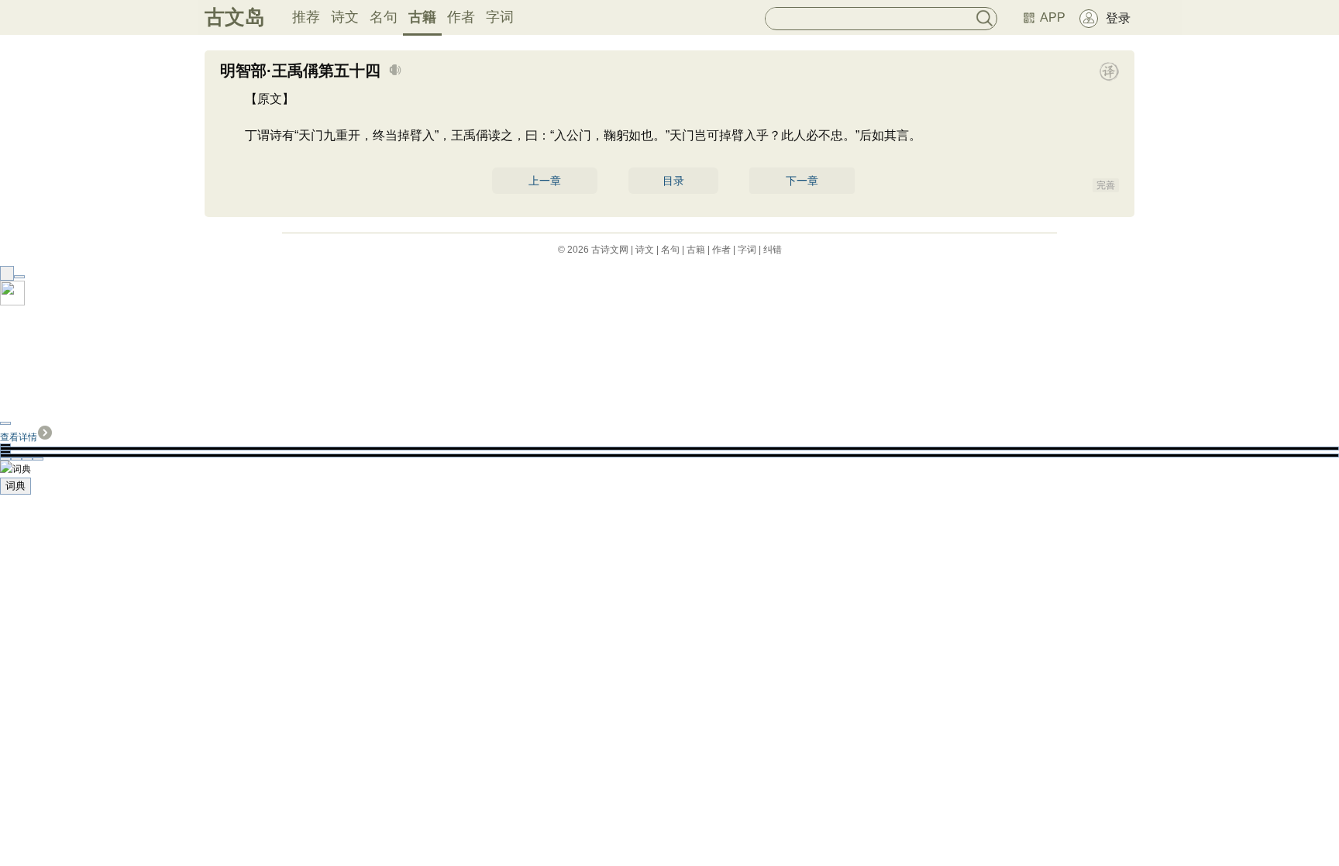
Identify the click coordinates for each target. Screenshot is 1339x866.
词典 (15, 486)
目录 (673, 180)
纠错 (772, 249)
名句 (384, 17)
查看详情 (18, 437)
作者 (461, 17)
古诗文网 (609, 249)
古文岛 (235, 17)
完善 (1105, 185)
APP (1052, 17)
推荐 (306, 17)
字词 (500, 17)
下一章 (802, 180)
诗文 (345, 17)
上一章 (544, 180)
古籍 (422, 17)
